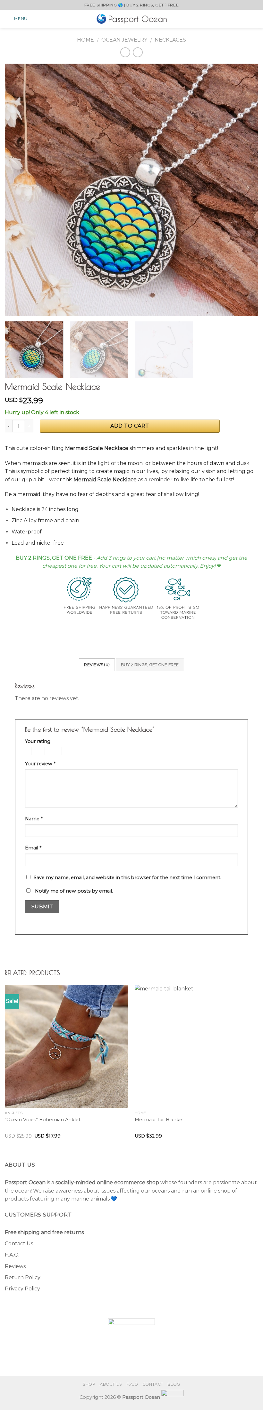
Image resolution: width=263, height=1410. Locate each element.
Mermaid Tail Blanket (159, 1119)
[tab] (97, 664)
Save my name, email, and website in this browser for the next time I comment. (127, 877)
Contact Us (19, 1244)
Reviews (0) (97, 664)
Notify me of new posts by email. (74, 891)
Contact (152, 1384)
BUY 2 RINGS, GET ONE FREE (150, 664)
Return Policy (22, 1277)
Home (85, 40)
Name (34, 819)
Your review (40, 764)
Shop (89, 1384)
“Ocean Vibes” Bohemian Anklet (43, 1119)
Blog (173, 1384)
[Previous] (18, 190)
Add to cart (129, 426)
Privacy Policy (22, 1289)
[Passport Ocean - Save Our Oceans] (131, 18)
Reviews (15, 1266)
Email (33, 848)
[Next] (245, 190)
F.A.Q (12, 1255)
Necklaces (170, 40)
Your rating (37, 741)
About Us (111, 1384)
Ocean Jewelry (124, 40)
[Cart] (255, 19)
